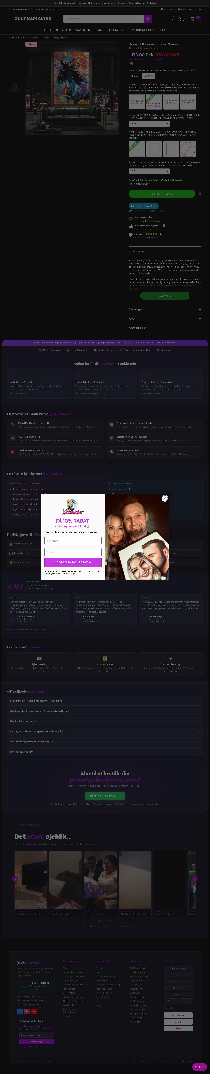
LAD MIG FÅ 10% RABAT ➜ (73, 562)
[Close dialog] (165, 498)
